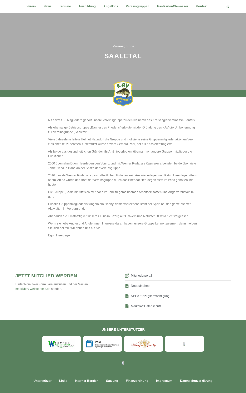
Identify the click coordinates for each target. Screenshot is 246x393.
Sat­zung (112, 380)
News (47, 6)
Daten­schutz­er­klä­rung (196, 380)
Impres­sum (164, 380)
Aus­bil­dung (87, 6)
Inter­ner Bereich (86, 380)
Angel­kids (110, 6)
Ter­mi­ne (65, 6)
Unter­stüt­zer (42, 380)
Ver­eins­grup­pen (137, 6)
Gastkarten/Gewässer (172, 6)
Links (63, 380)
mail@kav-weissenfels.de (33, 288)
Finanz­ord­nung (137, 380)
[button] (227, 6)
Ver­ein (31, 6)
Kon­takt (201, 6)
